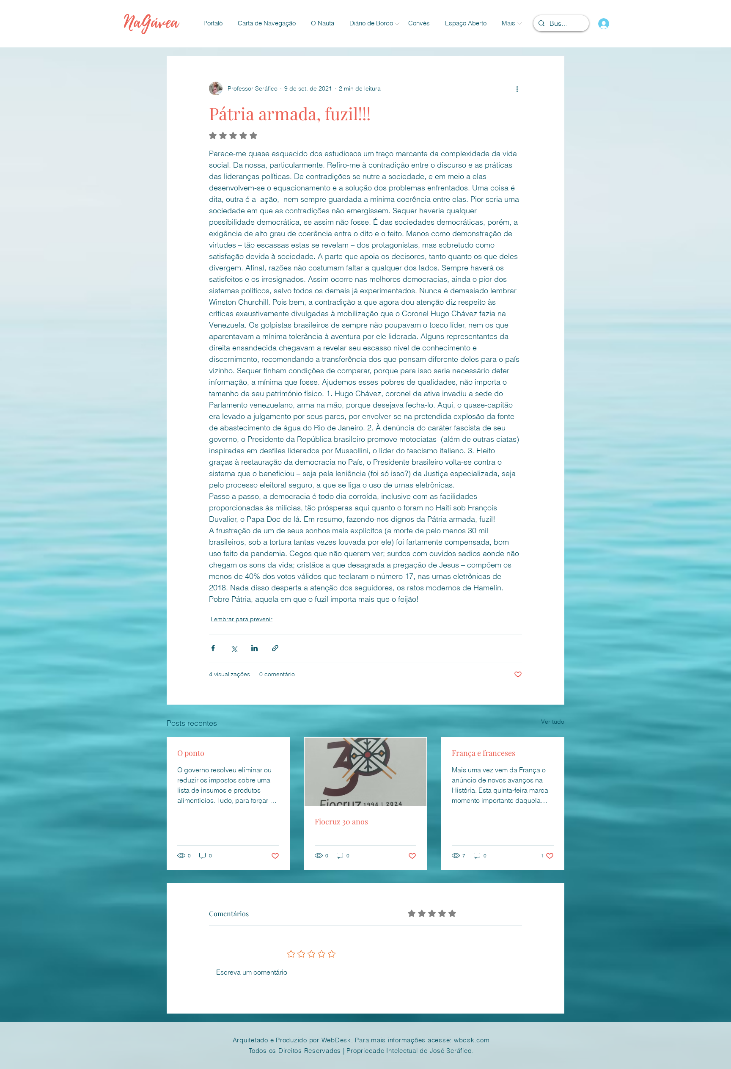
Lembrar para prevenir (241, 619)
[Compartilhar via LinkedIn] (254, 648)
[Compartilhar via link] (275, 648)
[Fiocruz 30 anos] (366, 772)
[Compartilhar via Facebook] (213, 648)
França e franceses (483, 753)
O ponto (190, 753)
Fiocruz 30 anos (341, 821)
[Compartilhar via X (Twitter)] (234, 648)
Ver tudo (552, 721)
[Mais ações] (517, 88)
